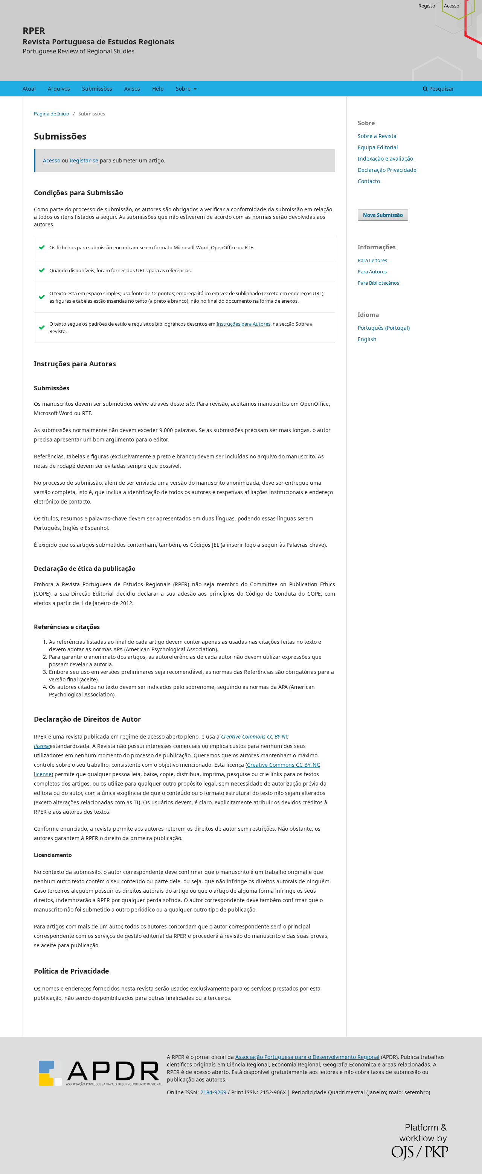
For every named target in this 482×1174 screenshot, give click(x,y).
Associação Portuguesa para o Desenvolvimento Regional (307, 1056)
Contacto (369, 181)
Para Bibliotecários (378, 282)
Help (158, 88)
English (367, 339)
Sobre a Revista (377, 136)
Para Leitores (372, 260)
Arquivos (59, 88)
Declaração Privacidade (387, 169)
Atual (29, 88)
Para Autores (372, 271)
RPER (34, 30)
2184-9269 (213, 1092)
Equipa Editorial (378, 147)
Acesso (451, 5)
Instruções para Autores (243, 323)
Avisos (132, 88)
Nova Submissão (383, 215)
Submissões (97, 88)
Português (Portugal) (384, 327)
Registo (426, 5)
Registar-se (84, 160)
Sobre (184, 88)
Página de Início (51, 113)
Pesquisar (441, 88)
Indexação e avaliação (385, 158)
